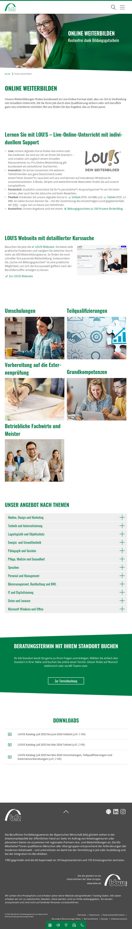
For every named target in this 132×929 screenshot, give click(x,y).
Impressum (94, 914)
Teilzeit (111, 197)
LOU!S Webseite (44, 247)
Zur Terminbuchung (66, 680)
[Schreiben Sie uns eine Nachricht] (74, 925)
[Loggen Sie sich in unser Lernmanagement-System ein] (58, 925)
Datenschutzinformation (113, 914)
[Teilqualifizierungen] (96, 338)
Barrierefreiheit (91, 918)
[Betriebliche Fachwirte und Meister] (34, 460)
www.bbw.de (94, 883)
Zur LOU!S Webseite (21, 276)
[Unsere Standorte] (66, 925)
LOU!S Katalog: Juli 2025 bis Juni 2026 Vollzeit (45, 734)
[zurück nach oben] (66, 811)
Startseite (81, 914)
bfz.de (7, 73)
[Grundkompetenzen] (96, 399)
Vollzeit (76, 197)
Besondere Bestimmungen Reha (66, 918)
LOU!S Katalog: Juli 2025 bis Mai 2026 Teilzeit (44, 744)
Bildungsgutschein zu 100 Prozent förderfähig (95, 208)
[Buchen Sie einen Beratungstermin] (50, 925)
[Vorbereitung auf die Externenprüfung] (34, 399)
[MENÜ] (122, 7)
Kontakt (104, 918)
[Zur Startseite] (8, 7)
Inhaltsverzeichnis (119, 918)
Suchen (113, 6)
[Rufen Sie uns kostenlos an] (82, 925)
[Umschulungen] (34, 338)
